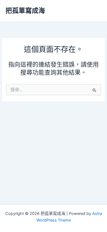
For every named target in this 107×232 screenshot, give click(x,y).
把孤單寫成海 (25, 11)
